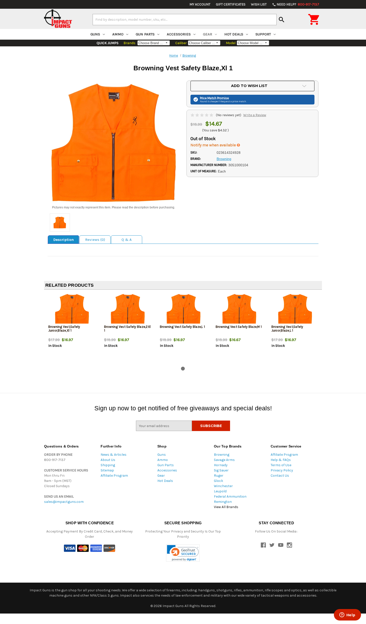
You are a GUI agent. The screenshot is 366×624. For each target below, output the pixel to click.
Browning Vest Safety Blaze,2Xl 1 (127, 328)
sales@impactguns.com (64, 502)
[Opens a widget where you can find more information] (347, 615)
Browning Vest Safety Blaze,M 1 (239, 327)
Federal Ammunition (230, 496)
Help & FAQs (281, 460)
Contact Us (280, 475)
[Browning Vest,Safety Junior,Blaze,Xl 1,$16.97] (72, 310)
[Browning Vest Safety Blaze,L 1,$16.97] (183, 310)
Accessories (179, 34)
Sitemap (107, 470)
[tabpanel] (72, 329)
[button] (182, 553)
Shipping (108, 465)
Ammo (117, 34)
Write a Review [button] (254, 115)
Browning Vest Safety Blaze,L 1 (182, 327)
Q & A (127, 239)
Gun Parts (145, 34)
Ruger (218, 475)
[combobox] (185, 19)
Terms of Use (281, 465)
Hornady (221, 465)
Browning (221, 454)
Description (63, 239)
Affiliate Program (114, 475)
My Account (199, 4)
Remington (223, 502)
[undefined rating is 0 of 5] (202, 115)
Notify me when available (213, 145)
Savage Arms (224, 460)
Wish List (259, 4)
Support (263, 34)
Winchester (223, 486)
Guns (95, 34)
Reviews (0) (95, 239)
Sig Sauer (221, 470)
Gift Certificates (230, 4)
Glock (218, 481)
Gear (207, 34)
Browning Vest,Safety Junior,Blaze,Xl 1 (64, 328)
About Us (108, 460)
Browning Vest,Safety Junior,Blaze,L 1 (287, 328)
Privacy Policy (282, 470)
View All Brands (226, 507)
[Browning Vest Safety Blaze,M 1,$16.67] (239, 310)
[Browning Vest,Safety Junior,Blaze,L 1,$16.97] (295, 310)
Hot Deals (233, 34)
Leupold (220, 491)
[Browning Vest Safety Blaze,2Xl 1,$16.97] (128, 310)
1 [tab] (183, 368)
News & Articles (113, 454)
